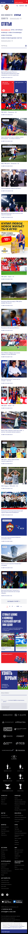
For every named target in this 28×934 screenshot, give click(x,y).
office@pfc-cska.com (8, 911)
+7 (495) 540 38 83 (6, 909)
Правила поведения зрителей (7, 921)
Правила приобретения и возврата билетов (10, 919)
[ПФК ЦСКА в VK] (2, 894)
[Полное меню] (2, 6)
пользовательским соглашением (17, 926)
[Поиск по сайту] (17, 5)
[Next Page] (21, 606)
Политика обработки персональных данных (10, 916)
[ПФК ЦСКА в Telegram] (7, 894)
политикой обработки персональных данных (12, 927)
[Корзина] (26, 5)
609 (18, 606)
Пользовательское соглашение (8, 918)
